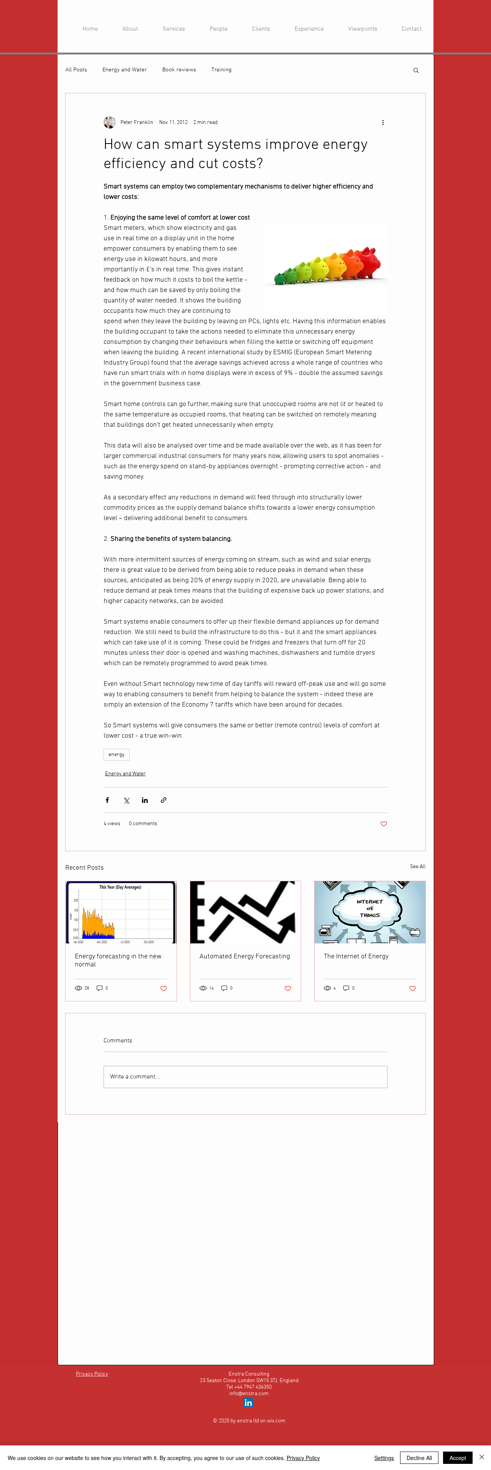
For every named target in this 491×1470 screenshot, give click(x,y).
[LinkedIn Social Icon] (248, 1402)
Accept (458, 1458)
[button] (416, 70)
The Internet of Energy (356, 957)
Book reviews (179, 69)
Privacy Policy (303, 1458)
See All (418, 867)
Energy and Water (124, 69)
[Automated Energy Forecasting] (245, 912)
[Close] (481, 1458)
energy (117, 755)
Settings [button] (384, 1458)
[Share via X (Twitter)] (126, 800)
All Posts (76, 69)
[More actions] (382, 122)
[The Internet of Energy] (370, 912)
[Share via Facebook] (107, 800)
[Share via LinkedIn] (144, 800)
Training (221, 69)
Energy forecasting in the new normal (118, 961)
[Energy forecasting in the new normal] (121, 912)
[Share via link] (163, 800)
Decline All (419, 1458)
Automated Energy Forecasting (244, 957)
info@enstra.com (249, 1394)
